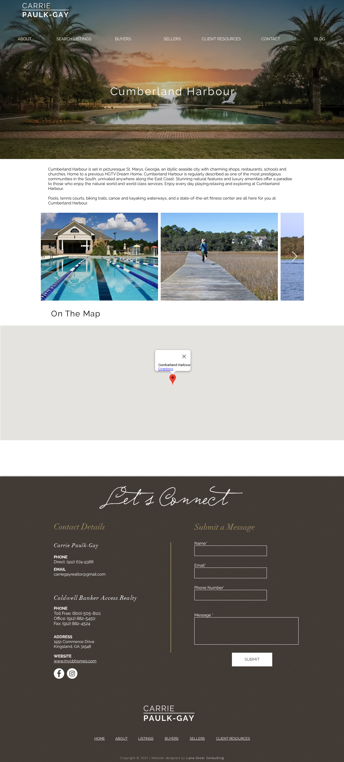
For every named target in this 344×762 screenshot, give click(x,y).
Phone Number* (209, 588)
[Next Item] (295, 256)
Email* (200, 566)
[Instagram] (72, 673)
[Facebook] (59, 673)
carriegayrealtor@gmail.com (80, 574)
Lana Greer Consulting (205, 758)
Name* (200, 543)
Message (202, 615)
